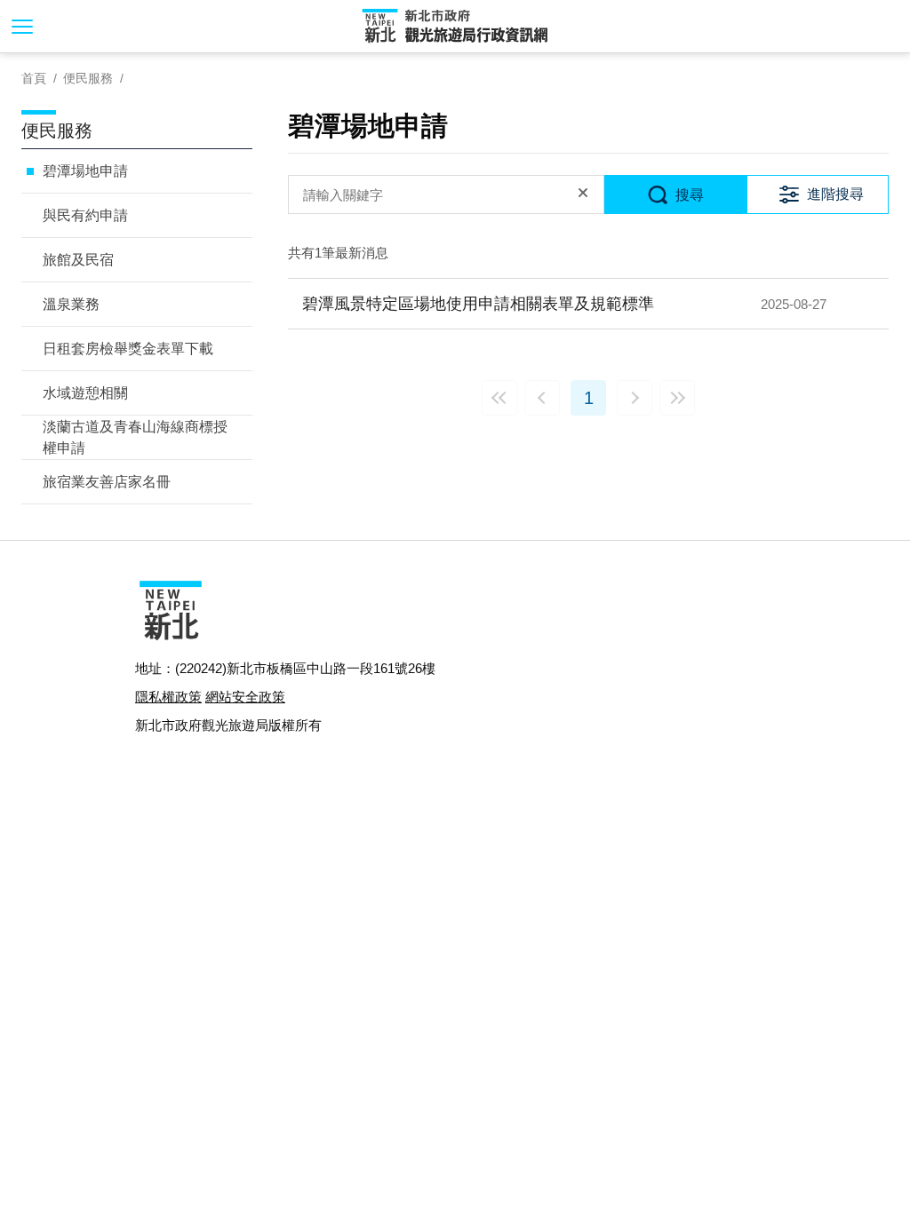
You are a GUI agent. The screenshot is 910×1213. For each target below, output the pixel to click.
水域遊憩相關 (85, 392)
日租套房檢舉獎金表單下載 (128, 348)
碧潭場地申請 (85, 170)
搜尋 (689, 194)
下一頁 (634, 398)
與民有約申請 (85, 215)
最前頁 (499, 398)
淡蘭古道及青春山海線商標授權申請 (135, 437)
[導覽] (22, 26)
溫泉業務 (71, 304)
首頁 (33, 78)
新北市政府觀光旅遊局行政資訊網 (455, 26)
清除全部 (583, 194)
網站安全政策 (245, 696)
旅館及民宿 (78, 259)
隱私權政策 (168, 696)
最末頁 (677, 398)
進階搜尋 (835, 194)
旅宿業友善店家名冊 (107, 481)
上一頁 (542, 398)
